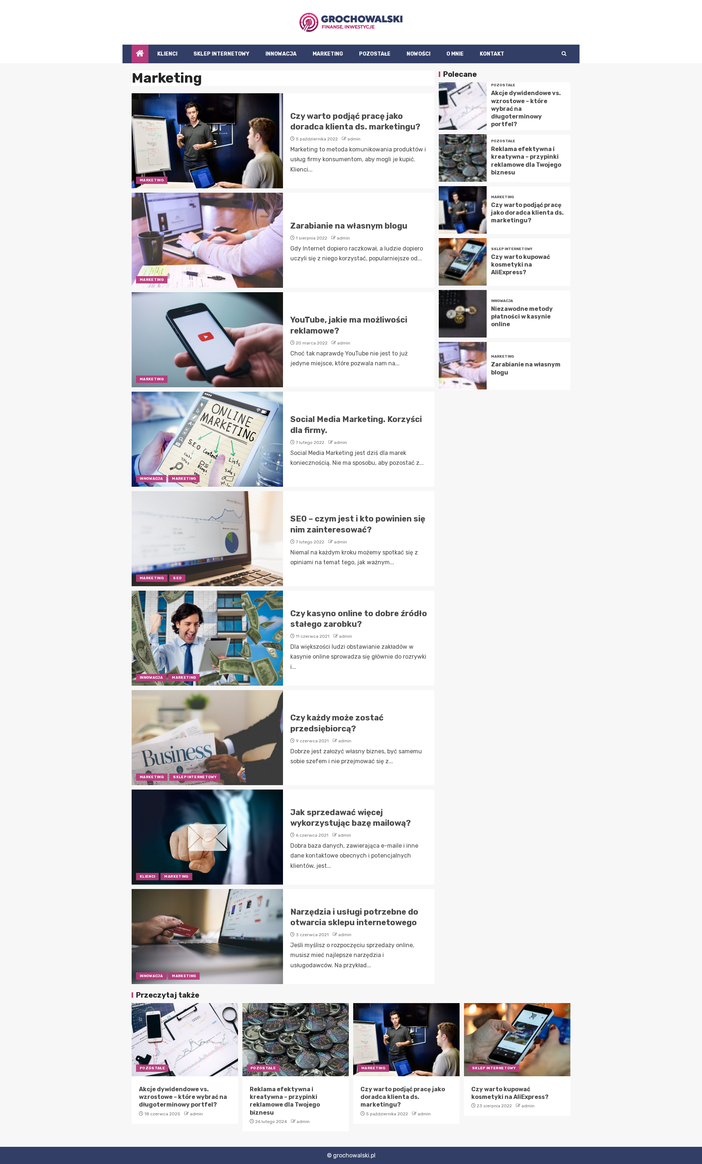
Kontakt (492, 54)
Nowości (418, 54)
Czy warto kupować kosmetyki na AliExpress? (520, 264)
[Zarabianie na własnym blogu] (207, 240)
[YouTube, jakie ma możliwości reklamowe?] (207, 339)
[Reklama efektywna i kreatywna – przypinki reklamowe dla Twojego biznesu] (463, 158)
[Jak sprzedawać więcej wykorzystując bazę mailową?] (207, 837)
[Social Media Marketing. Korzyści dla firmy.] (207, 439)
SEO (177, 578)
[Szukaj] (564, 53)
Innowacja (281, 54)
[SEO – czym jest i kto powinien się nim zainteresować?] (207, 538)
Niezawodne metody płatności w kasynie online (522, 316)
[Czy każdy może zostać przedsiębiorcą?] (207, 737)
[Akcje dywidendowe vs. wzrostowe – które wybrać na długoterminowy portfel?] (463, 106)
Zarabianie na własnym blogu (348, 226)
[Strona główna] (140, 54)
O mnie (455, 54)
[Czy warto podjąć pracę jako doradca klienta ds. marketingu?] (207, 140)
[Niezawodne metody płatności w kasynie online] (463, 314)
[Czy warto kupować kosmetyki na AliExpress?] (463, 262)
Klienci (167, 54)
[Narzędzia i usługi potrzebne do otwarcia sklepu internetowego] (207, 936)
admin (354, 139)
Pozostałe (374, 54)
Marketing (328, 54)
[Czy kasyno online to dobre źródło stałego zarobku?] (207, 638)
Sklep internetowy (221, 54)
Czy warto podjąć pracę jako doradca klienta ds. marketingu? (527, 212)
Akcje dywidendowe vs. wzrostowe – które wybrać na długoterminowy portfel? (183, 1097)
